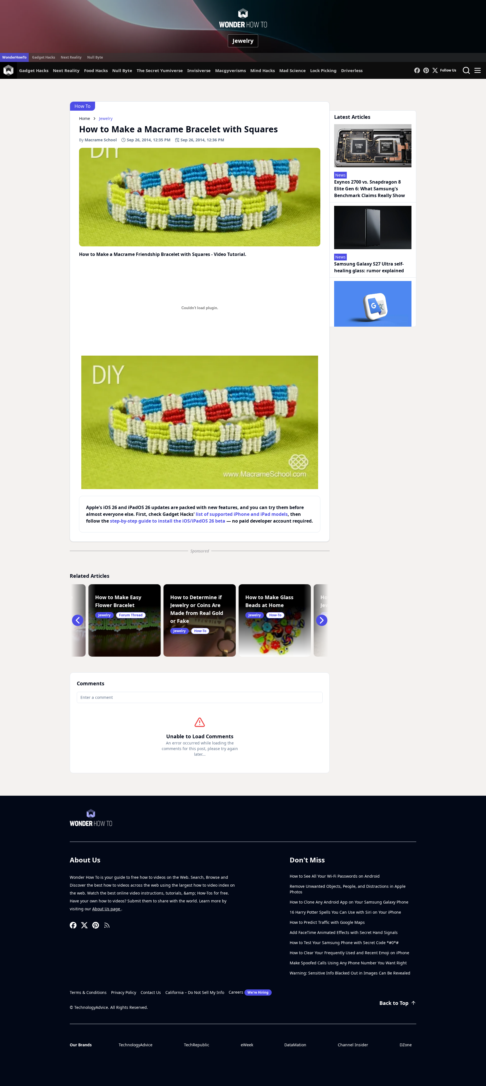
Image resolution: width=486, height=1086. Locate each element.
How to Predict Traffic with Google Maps (327, 922)
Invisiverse (199, 70)
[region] (199, 422)
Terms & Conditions (88, 992)
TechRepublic (196, 1044)
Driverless (352, 70)
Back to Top (393, 1003)
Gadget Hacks (43, 57)
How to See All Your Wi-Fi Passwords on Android (335, 876)
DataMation (295, 1044)
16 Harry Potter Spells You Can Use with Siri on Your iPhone (345, 912)
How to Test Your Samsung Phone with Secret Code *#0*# (344, 942)
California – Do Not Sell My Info (194, 992)
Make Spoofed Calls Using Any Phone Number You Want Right (348, 962)
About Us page (106, 908)
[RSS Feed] (107, 925)
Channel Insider (353, 1044)
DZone (406, 1044)
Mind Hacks (262, 70)
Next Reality (71, 57)
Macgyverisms (230, 70)
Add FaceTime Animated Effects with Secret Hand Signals (344, 932)
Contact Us (151, 992)
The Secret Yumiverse (160, 70)
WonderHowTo (14, 57)
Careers (249, 992)
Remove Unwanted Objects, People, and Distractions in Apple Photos (348, 889)
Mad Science (292, 70)
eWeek (247, 1044)
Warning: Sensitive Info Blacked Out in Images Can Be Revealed (350, 973)
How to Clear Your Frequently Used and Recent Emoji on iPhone (349, 952)
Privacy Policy (123, 992)
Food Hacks (96, 70)
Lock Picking (323, 70)
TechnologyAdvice (135, 1044)
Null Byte (95, 57)
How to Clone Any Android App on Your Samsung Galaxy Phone (349, 902)
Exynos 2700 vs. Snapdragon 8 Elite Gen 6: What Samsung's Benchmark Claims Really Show (369, 189)
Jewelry (243, 40)
